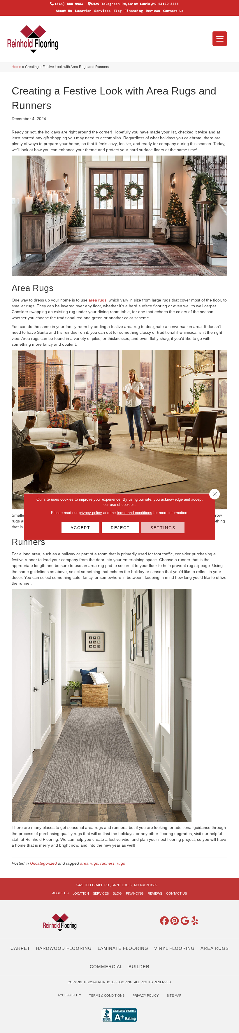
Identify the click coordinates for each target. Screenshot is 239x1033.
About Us (64, 10)
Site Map (174, 995)
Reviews (153, 10)
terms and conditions (134, 512)
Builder (139, 966)
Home (16, 67)
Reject (120, 527)
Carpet (20, 948)
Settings (162, 527)
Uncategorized (43, 863)
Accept (80, 527)
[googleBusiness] (184, 921)
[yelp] (195, 921)
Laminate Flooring (123, 948)
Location (83, 10)
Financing (133, 10)
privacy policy (90, 512)
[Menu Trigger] (219, 38)
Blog (117, 10)
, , (116, 885)
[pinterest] (174, 921)
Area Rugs (215, 948)
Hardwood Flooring (64, 948)
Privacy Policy (146, 995)
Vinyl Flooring (174, 948)
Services (102, 10)
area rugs (97, 300)
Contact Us (173, 10)
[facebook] (164, 921)
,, (135, 3)
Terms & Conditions (106, 995)
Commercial (106, 966)
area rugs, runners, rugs (102, 863)
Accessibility (69, 995)
